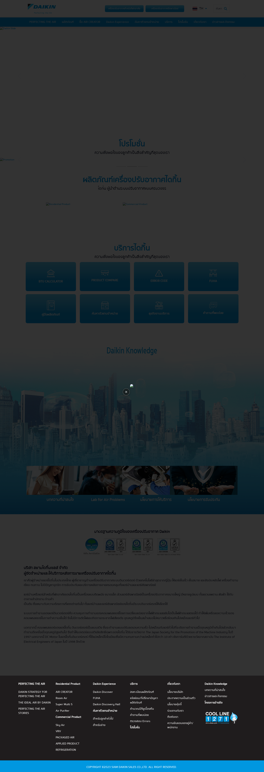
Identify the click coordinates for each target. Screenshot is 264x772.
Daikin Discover (103, 692)
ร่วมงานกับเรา (175, 711)
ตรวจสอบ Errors (140, 721)
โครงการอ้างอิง (213, 703)
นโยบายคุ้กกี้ (174, 704)
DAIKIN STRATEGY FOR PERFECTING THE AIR (32, 694)
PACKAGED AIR (65, 737)
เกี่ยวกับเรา (173, 684)
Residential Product (68, 684)
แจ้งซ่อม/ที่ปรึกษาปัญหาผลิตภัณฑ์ (144, 700)
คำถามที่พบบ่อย (139, 715)
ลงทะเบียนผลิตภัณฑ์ (142, 692)
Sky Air (60, 725)
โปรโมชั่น (135, 727)
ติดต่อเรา (172, 717)
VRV (58, 731)
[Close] (126, 391)
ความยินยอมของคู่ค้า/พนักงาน (180, 725)
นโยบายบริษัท (175, 692)
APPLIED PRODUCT (67, 744)
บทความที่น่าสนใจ (215, 690)
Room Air (61, 698)
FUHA (96, 698)
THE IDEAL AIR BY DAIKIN (34, 703)
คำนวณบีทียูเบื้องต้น (142, 709)
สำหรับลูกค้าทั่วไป (103, 719)
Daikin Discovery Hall (106, 704)
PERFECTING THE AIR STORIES (31, 711)
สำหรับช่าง (99, 725)
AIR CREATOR (64, 692)
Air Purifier (62, 711)
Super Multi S (64, 704)
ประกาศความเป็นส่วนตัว (181, 698)
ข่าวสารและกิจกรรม (216, 696)
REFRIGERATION (66, 750)
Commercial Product (68, 717)
